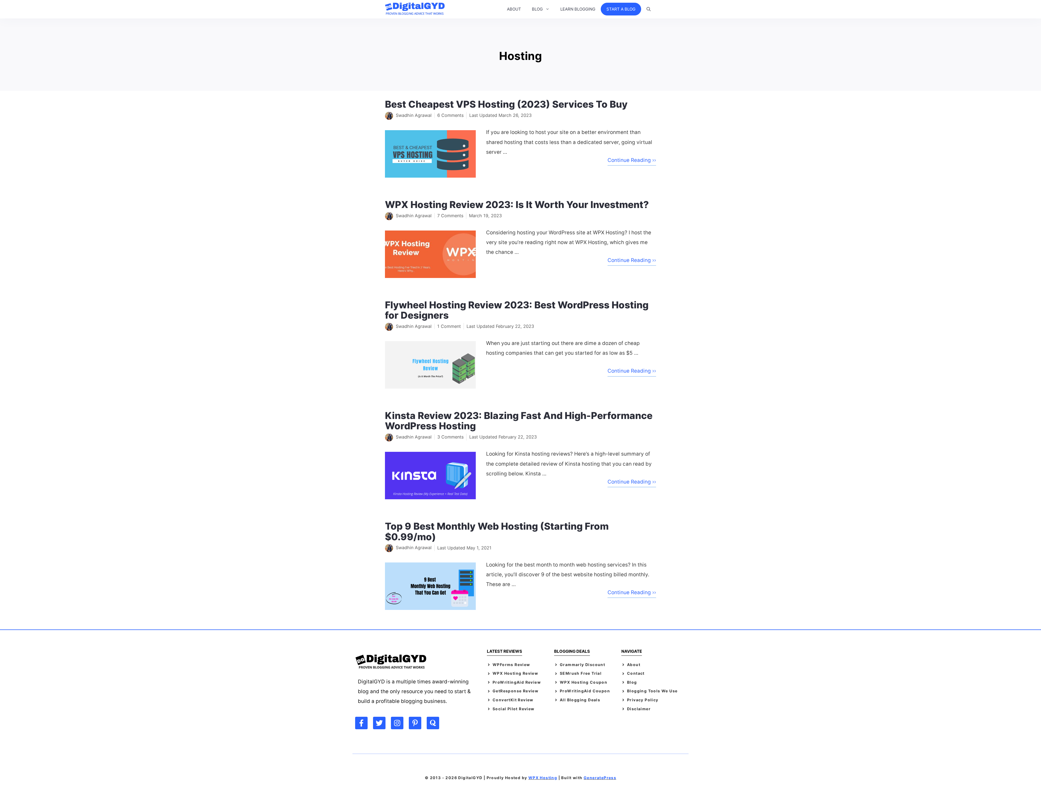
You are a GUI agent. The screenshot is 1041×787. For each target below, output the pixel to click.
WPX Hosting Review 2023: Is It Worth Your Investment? (517, 204)
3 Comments (450, 437)
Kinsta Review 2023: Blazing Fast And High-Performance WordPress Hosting (519, 421)
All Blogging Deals (580, 700)
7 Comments (450, 215)
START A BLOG (620, 9)
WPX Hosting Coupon (583, 682)
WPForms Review (511, 664)
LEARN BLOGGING (577, 9)
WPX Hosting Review (515, 673)
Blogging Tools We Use (652, 691)
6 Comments (450, 115)
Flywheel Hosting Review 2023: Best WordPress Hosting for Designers (516, 310)
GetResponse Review (515, 691)
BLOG (537, 9)
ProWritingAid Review (517, 682)
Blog (632, 682)
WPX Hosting (542, 777)
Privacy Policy (642, 700)
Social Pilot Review (514, 708)
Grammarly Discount (582, 664)
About (633, 664)
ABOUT (514, 9)
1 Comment (449, 326)
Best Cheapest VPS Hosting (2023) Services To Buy (506, 104)
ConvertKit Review (513, 700)
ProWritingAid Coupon (585, 691)
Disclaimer (639, 708)
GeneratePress (600, 777)
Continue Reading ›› (632, 160)
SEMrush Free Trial (581, 673)
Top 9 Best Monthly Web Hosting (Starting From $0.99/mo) (497, 531)
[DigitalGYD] (416, 9)
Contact (636, 673)
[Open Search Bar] (648, 9)
